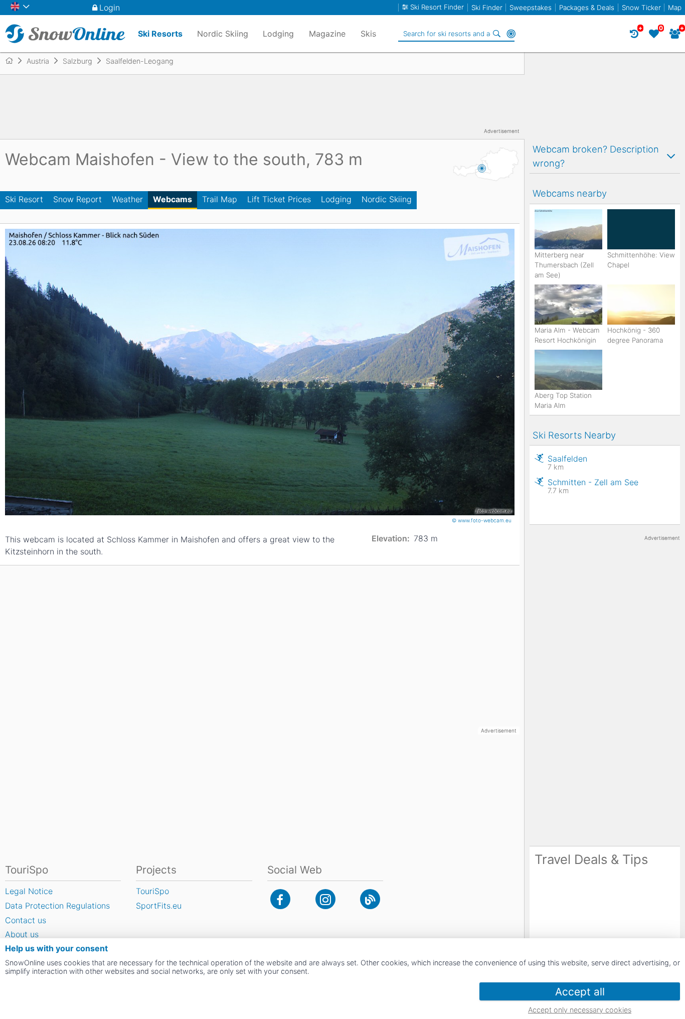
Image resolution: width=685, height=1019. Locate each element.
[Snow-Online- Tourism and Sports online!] (13, 60)
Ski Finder (486, 8)
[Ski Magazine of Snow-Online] (370, 899)
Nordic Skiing (387, 199)
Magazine (327, 34)
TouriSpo (152, 891)
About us (22, 934)
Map (674, 8)
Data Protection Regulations (57, 906)
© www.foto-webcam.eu (482, 520)
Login (109, 8)
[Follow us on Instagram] (325, 899)
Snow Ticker (641, 8)
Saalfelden (567, 462)
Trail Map (219, 199)
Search (496, 33)
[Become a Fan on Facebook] (280, 899)
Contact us (25, 920)
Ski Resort (24, 199)
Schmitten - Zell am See (593, 486)
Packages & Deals (586, 8)
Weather (127, 199)
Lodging (336, 199)
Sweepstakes (530, 8)
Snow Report (77, 199)
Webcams (172, 199)
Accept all (580, 991)
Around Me (511, 33)
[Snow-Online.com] (65, 33)
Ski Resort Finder (437, 7)
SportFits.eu (159, 906)
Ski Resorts (160, 34)
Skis (368, 34)
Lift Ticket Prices (279, 199)
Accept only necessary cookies (579, 1009)
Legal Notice (29, 891)
